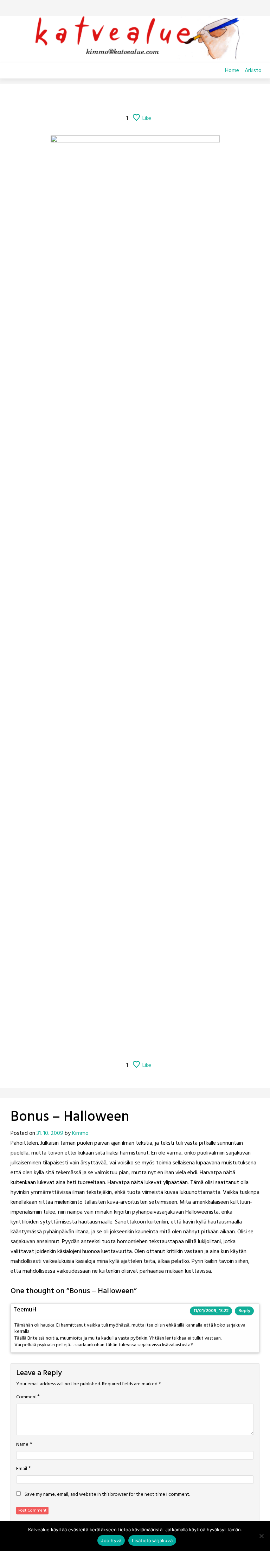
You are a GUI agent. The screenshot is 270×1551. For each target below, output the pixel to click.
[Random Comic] (125, 99)
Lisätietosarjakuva (152, 1540)
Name (22, 1444)
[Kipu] (163, 99)
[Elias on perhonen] (89, 99)
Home (232, 70)
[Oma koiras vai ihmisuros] (180, 99)
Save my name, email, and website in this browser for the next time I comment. (107, 1494)
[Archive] (144, 99)
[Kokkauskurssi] (107, 99)
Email (21, 1469)
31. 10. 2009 (50, 1133)
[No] (261, 1535)
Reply (244, 1311)
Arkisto (253, 70)
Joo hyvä (111, 1540)
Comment (26, 1397)
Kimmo (80, 1133)
